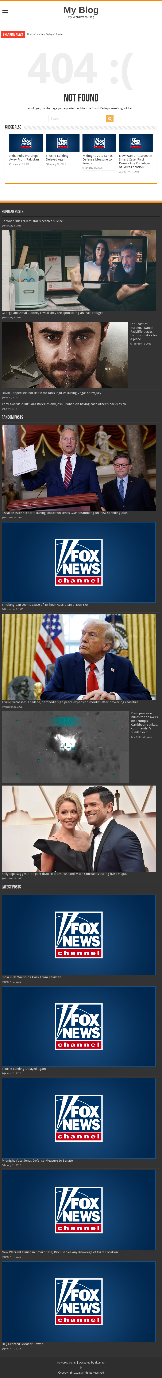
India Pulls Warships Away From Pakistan (24, 157)
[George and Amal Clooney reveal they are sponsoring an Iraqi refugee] (79, 270)
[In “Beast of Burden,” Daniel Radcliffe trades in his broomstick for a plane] (65, 355)
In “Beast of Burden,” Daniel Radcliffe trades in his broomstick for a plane (144, 331)
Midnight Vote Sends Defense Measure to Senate (97, 159)
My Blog (81, 10)
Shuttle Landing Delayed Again (45, 34)
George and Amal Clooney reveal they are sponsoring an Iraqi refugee (52, 313)
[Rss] (81, 1367)
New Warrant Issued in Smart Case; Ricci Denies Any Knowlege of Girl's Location (135, 161)
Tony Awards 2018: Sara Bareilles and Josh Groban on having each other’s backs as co (64, 404)
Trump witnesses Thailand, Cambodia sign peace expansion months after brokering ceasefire (70, 702)
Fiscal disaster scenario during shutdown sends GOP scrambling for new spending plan (65, 513)
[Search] (109, 118)
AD (74, 1362)
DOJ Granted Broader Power (22, 1344)
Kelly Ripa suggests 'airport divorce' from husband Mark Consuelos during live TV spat (64, 874)
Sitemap (100, 1362)
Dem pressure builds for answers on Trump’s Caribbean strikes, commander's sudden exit (144, 722)
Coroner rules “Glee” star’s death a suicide (32, 221)
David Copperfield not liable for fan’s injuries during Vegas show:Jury (51, 393)
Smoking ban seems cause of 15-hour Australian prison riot (45, 605)
